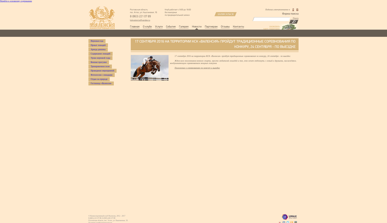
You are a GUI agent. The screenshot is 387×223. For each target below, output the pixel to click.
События (171, 26)
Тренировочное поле (100, 66)
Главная (135, 26)
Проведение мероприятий (102, 71)
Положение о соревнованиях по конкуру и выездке (197, 68)
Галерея (184, 26)
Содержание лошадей (100, 54)
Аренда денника (98, 49)
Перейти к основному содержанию (16, 1)
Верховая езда (97, 41)
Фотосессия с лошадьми (101, 75)
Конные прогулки (99, 62)
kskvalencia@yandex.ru (140, 20)
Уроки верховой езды (100, 58)
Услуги (159, 26)
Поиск (296, 18)
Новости (197, 26)
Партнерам (211, 26)
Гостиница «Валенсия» (101, 83)
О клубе (147, 26)
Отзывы (225, 26)
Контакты (238, 26)
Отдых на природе (99, 79)
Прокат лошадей (98, 45)
